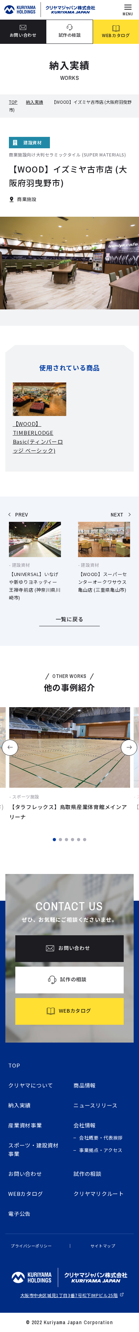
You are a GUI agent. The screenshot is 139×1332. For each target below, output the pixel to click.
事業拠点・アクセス (101, 1150)
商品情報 (84, 1085)
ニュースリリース (95, 1105)
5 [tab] (78, 839)
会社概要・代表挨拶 (101, 1137)
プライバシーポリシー (31, 1246)
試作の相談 (87, 1173)
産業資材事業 (25, 1125)
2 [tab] (60, 839)
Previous (10, 748)
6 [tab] (84, 839)
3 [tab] (66, 839)
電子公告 (19, 1213)
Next (129, 748)
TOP (13, 102)
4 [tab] (72, 839)
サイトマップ (103, 1246)
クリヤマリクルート (98, 1193)
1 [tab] (54, 839)
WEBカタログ (25, 1193)
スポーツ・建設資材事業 (33, 1149)
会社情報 (84, 1125)
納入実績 (34, 102)
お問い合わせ (25, 1173)
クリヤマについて (30, 1085)
